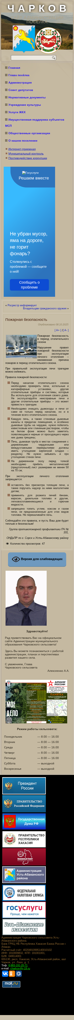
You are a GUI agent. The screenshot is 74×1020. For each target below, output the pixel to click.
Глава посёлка (18, 75)
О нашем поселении (22, 140)
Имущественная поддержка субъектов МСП (34, 122)
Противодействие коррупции (27, 158)
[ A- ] (66, 330)
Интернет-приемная (22, 149)
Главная (14, 67)
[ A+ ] (58, 330)
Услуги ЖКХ (16, 112)
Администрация (20, 82)
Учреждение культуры (24, 104)
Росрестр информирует (22, 305)
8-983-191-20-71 (18, 965)
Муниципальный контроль (26, 153)
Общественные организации (29, 133)
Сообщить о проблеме (29, 284)
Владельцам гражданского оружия (44, 308)
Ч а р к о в (37, 8)
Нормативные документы (27, 97)
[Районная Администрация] (24, 39)
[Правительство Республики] (48, 40)
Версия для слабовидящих (41, 559)
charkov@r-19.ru (20, 968)
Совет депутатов (20, 90)
